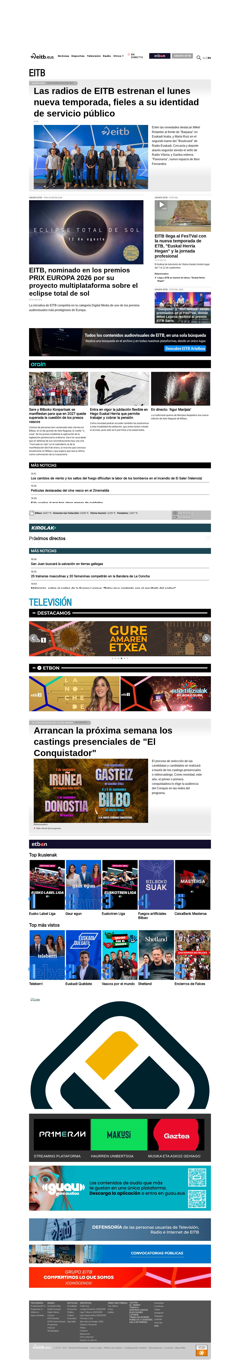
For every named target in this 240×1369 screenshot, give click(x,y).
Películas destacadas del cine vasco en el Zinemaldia (70, 490)
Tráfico (134, 1307)
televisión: (37, 1303)
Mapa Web (180, 1348)
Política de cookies (113, 1348)
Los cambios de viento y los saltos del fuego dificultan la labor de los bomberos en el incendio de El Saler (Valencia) (116, 478)
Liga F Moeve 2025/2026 (91, 1312)
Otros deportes (87, 1337)
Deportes (78, 56)
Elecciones (136, 1312)
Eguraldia (71, 1321)
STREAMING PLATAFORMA (57, 1156)
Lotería (134, 1315)
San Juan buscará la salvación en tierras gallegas (67, 564)
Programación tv (38, 1306)
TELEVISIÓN (50, 602)
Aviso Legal (96, 1348)
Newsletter (159, 1303)
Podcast (51, 1328)
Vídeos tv (35, 1312)
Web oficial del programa (48, 828)
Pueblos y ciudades (140, 1320)
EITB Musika (53, 1318)
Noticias (63, 56)
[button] (112, 658)
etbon (51, 668)
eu (204, 57)
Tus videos (184, 517)
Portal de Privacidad (78, 1348)
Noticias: (72, 1303)
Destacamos (53, 613)
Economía (71, 1309)
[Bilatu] (199, 58)
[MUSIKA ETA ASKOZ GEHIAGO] (176, 1133)
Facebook (159, 1306)
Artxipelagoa (53, 1331)
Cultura (70, 1315)
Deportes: (86, 1303)
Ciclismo (84, 1331)
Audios (111, 1312)
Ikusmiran (71, 1318)
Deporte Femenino (88, 1324)
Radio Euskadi (54, 1309)
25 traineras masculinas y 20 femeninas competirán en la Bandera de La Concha (90, 576)
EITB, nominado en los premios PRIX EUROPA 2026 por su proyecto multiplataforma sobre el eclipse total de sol (83, 281)
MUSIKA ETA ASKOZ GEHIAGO (174, 1156)
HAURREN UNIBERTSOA (112, 1156)
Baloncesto (85, 1334)
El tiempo (134, 1305)
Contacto (168, 1348)
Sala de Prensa (138, 1322)
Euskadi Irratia (54, 1306)
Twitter (157, 1309)
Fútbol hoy (84, 1306)
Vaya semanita (37, 1315)
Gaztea (50, 1315)
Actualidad (72, 1306)
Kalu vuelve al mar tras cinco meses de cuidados (67, 503)
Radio (107, 56)
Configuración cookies (135, 1348)
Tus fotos (184, 513)
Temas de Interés (139, 1317)
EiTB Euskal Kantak (56, 1321)
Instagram (159, 1313)
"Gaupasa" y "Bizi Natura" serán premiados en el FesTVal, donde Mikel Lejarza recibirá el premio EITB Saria (183, 315)
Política (70, 1312)
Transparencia (155, 1348)
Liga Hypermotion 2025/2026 (93, 1315)
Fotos (110, 1309)
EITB (37, 73)
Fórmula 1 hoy (86, 1318)
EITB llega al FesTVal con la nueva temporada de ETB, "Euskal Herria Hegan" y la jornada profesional (180, 246)
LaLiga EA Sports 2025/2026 (93, 1309)
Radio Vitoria (53, 1312)
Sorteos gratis (138, 1310)
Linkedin (158, 1319)
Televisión (94, 56)
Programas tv (37, 1309)
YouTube (158, 1323)
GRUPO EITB (182, 55)
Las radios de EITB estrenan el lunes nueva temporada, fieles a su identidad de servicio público (116, 102)
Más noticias (43, 465)
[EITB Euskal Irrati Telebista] (42, 56)
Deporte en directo (88, 1340)
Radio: (51, 1303)
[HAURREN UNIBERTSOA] (119, 1133)
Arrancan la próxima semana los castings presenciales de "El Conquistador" (103, 741)
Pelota (83, 1328)
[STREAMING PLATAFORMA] (62, 1133)
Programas (52, 1324)
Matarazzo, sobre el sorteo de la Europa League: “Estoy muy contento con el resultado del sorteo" (103, 588)
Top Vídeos (113, 1306)
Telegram (158, 1316)
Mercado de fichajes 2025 (91, 1321)
